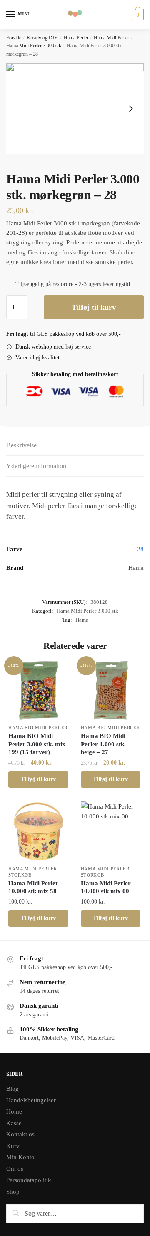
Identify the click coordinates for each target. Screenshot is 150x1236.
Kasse (14, 1123)
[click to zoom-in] (75, 108)
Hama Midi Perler (111, 38)
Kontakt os (20, 1134)
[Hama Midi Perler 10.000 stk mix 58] (38, 831)
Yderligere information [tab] (36, 465)
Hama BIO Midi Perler (38, 727)
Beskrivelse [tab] (21, 445)
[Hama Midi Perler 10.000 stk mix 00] (111, 831)
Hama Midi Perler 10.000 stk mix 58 (33, 887)
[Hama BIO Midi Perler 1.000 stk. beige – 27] (111, 690)
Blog (12, 1088)
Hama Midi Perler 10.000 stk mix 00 (106, 887)
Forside (13, 38)
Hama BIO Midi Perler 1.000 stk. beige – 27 (103, 744)
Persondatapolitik (28, 1180)
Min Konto (20, 1157)
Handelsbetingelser (31, 1100)
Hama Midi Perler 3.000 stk (33, 46)
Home (14, 1111)
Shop (13, 1191)
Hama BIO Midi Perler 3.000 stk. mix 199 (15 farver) (36, 744)
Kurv (13, 1146)
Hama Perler (76, 38)
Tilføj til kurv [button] (38, 779)
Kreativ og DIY (42, 38)
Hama (81, 620)
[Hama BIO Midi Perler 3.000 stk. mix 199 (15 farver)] (38, 690)
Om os (14, 1168)
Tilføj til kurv (94, 307)
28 (140, 549)
